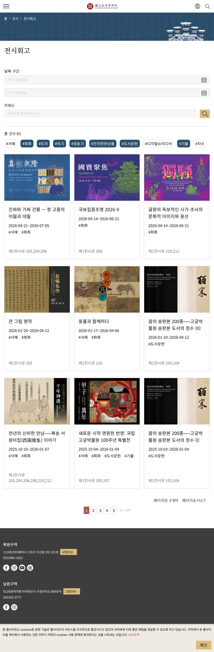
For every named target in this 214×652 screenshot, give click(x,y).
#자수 (200, 143)
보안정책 (133, 634)
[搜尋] (208, 6)
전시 (15, 18)
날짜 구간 (11, 71)
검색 (205, 114)
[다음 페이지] (121, 510)
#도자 (43, 143)
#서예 (10, 143)
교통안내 (67, 552)
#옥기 (59, 143)
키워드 (9, 105)
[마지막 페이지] (127, 510)
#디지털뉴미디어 (158, 143)
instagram (14, 568)
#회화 (27, 143)
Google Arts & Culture (30, 568)
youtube (22, 568)
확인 (203, 645)
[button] (6, 6)
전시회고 (30, 18)
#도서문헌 (130, 143)
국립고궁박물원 (102, 6)
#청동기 (77, 143)
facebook (6, 568)
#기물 (183, 143)
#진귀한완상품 (103, 143)
